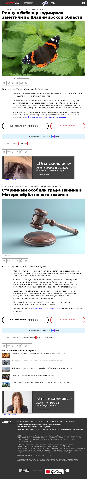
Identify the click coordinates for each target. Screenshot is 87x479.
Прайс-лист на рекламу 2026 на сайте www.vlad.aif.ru (36, 429)
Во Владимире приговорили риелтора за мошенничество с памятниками (38, 361)
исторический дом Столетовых (45, 309)
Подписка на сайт (55, 424)
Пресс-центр (40, 421)
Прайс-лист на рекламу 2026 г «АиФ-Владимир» (34, 427)
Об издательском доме (25, 421)
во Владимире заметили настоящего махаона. (47, 117)
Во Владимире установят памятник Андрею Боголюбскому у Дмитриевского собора (42, 368)
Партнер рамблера (37, 470)
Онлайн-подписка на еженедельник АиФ (32, 424)
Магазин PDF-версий (67, 421)
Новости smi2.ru (9, 180)
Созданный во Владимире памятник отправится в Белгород (33, 375)
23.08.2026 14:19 (7, 186)
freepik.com (6, 255)
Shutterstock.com (23, 78)
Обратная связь (52, 421)
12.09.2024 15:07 (7, 9)
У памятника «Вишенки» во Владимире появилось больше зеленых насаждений (40, 382)
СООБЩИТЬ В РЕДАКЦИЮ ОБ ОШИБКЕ (70, 429)
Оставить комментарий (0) (67, 126)
